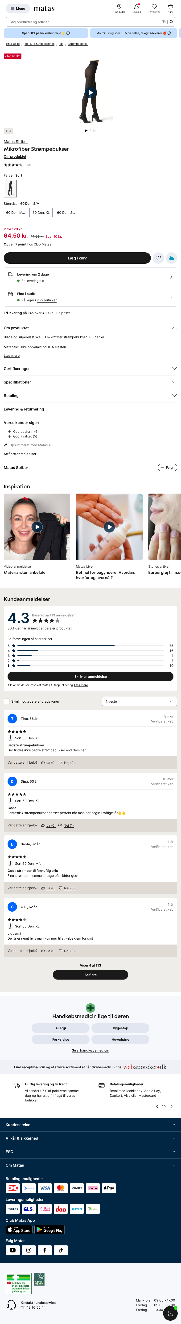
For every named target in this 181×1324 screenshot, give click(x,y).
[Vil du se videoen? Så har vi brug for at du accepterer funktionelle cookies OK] (90, 92)
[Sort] (10, 188)
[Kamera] (163, 22)
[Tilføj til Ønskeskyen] (171, 258)
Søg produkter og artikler (29, 22)
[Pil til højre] (177, 33)
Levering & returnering (24, 409)
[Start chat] (170, 1313)
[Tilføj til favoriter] (158, 258)
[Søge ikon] (171, 22)
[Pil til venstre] (157, 1106)
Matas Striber (16, 141)
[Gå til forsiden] (44, 8)
